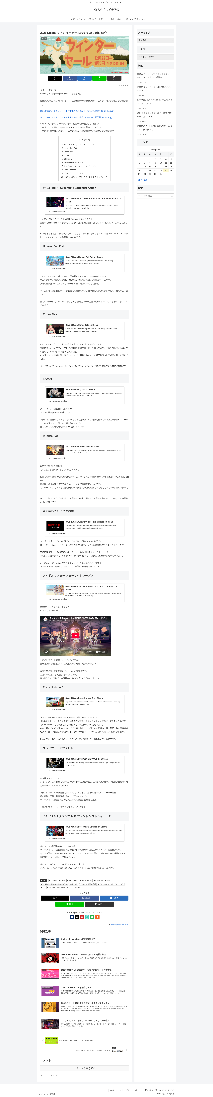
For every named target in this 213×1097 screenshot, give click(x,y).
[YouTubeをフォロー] (82, 917)
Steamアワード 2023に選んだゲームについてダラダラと (154, 128)
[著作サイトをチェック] (72, 917)
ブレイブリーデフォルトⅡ (74, 173)
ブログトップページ (117, 1090)
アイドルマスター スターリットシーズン (80, 166)
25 (166, 170)
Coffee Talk (68, 152)
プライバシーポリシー (133, 1090)
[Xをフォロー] (77, 917)
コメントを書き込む (84, 1068)
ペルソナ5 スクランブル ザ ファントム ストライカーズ (85, 177)
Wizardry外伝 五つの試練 (74, 163)
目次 (81, 139)
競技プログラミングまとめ (164, 1090)
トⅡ (43, 887)
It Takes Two (68, 159)
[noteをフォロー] (87, 917)
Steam (108, 880)
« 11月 (139, 180)
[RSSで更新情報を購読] (97, 917)
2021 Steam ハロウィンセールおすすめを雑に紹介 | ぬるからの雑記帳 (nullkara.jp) (77, 111)
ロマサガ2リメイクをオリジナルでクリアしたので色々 (154, 102)
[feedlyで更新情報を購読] (92, 917)
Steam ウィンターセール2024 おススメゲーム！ (154, 89)
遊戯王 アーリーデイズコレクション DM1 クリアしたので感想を (153, 75)
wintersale (74, 884)
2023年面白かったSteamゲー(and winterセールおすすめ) (155, 115)
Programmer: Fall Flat (70, 148)
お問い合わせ (148, 1090)
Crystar (66, 155)
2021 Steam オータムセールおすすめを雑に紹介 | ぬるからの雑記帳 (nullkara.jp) (76, 117)
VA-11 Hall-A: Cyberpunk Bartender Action (80, 145)
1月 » (146, 180)
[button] (114, 78)
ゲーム (45, 880)
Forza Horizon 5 (70, 170)
